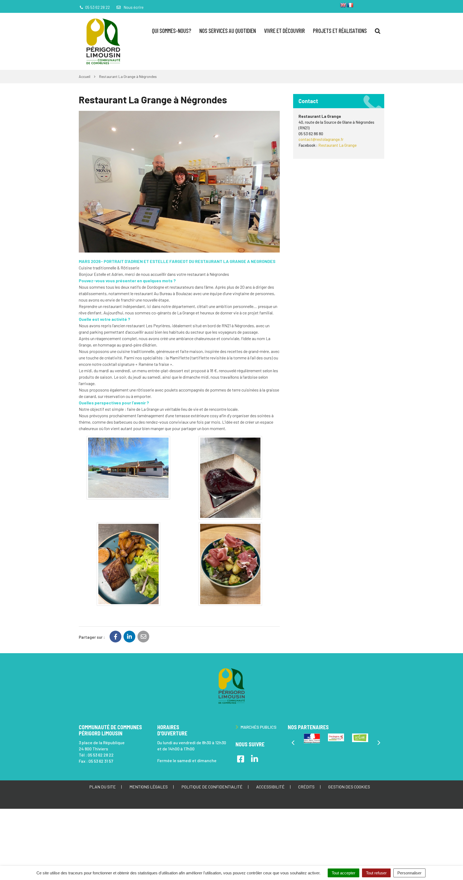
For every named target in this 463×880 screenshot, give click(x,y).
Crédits (306, 786)
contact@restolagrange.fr (320, 139)
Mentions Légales (148, 786)
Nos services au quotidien (227, 30)
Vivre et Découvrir (284, 30)
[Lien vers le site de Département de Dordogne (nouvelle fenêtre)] (336, 737)
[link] (337, 145)
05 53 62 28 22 (101, 754)
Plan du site (102, 786)
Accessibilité (270, 786)
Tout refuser (376, 873)
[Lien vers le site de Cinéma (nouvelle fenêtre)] (360, 738)
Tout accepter (343, 873)
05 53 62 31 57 (100, 761)
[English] (343, 5)
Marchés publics (258, 726)
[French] (350, 5)
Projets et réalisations (340, 30)
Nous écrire (133, 7)
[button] (128, 468)
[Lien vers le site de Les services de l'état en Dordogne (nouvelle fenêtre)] (312, 738)
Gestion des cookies (349, 786)
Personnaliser (409, 873)
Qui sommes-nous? (171, 30)
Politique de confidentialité (211, 786)
